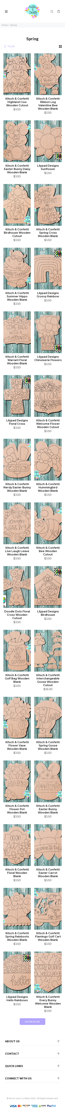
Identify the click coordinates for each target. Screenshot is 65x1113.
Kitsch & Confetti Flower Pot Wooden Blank (17, 809)
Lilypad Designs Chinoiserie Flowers (48, 358)
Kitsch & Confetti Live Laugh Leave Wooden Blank (17, 551)
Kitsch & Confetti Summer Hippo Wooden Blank (17, 296)
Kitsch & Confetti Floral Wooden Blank (17, 873)
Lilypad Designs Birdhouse (48, 613)
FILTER (11, 46)
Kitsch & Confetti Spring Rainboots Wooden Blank (17, 937)
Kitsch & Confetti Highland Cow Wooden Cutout (17, 102)
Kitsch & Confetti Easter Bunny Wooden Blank (48, 809)
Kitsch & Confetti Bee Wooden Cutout (48, 551)
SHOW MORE (32, 1021)
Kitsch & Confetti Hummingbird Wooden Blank (48, 487)
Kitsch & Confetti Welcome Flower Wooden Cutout (48, 424)
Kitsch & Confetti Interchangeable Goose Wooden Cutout (48, 680)
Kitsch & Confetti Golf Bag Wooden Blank (17, 678)
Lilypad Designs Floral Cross (17, 422)
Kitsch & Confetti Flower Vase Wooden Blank (17, 745)
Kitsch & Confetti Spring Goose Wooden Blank (48, 745)
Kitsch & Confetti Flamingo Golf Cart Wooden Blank (48, 937)
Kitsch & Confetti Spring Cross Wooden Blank (48, 233)
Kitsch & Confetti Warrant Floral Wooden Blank (17, 360)
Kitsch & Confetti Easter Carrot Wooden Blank (48, 873)
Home (5, 25)
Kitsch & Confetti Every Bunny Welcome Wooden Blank (48, 1002)
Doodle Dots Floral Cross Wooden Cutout (17, 615)
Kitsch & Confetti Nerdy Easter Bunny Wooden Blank (17, 487)
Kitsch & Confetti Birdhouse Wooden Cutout (17, 233)
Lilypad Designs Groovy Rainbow (48, 294)
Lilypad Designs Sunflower (48, 167)
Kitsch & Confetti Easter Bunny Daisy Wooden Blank (17, 169)
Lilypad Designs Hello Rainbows (17, 998)
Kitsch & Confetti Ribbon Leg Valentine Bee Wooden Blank (48, 103)
